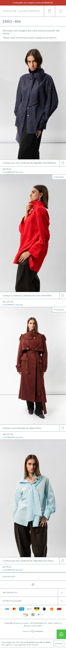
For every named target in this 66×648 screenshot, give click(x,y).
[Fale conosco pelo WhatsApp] (61, 634)
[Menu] (60, 11)
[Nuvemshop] (33, 631)
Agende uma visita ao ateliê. (33, 2)
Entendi (58, 643)
